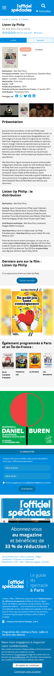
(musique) (13, 226)
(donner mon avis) (24, 32)
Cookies (45, 562)
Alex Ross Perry (20, 71)
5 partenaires (20, 654)
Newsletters (7, 562)
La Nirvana (34, 372)
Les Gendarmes (48, 373)
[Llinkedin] (34, 96)
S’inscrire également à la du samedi (28, 482)
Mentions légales (33, 562)
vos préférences (18, 657)
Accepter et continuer (27, 665)
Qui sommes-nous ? (10, 556)
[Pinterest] (30, 96)
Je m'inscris (27, 489)
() (28, 208)
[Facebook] (17, 96)
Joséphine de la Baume (24, 76)
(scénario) (35, 223)
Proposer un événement (23, 559)
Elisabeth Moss (44, 73)
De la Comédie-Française (6, 375)
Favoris (39, 32)
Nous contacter (27, 556)
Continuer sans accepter (27, 671)
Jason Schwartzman (28, 73)
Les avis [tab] (40, 40)
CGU (22, 562)
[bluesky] (25, 96)
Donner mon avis (27, 280)
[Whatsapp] (21, 96)
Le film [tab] (13, 40)
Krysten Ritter (8, 76)
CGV (16, 562)
